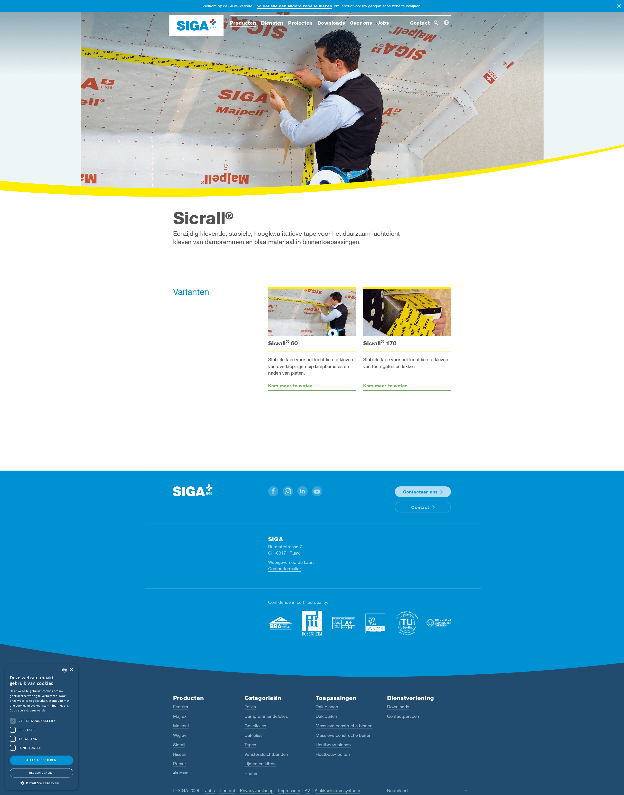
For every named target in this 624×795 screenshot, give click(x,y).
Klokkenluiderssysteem (337, 790)
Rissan (179, 754)
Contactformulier (284, 568)
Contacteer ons (420, 492)
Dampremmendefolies (266, 716)
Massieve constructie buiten (343, 735)
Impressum (289, 790)
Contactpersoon (403, 716)
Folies (250, 706)
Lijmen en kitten (260, 763)
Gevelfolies (255, 725)
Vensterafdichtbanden (266, 754)
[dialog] (41, 727)
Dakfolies (253, 735)
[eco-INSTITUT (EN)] (344, 623)
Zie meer (180, 773)
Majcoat (181, 725)
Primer (250, 773)
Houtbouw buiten (333, 754)
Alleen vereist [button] (41, 773)
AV (307, 790)
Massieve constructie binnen (344, 725)
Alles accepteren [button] (41, 760)
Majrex (179, 716)
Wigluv (179, 735)
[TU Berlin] (407, 623)
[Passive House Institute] (375, 623)
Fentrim (180, 706)
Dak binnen (327, 706)
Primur (179, 763)
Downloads (398, 706)
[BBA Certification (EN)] (280, 623)
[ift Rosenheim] (312, 623)
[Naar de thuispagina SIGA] (196, 25)
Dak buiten (326, 716)
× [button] (71, 670)
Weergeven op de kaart (291, 562)
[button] (273, 491)
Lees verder (38, 710)
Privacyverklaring (256, 790)
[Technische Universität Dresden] (439, 623)
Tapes (250, 744)
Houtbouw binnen (333, 744)
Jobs (210, 790)
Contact (420, 507)
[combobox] (64, 670)
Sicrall (179, 744)
